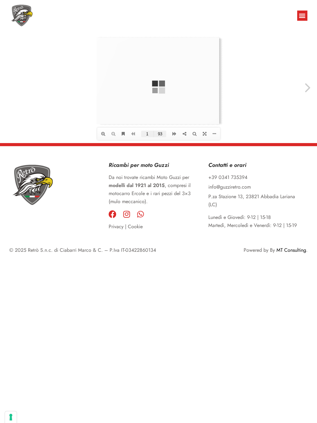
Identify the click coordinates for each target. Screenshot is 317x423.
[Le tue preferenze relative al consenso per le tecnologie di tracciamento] (11, 417)
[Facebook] (112, 214)
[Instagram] (126, 214)
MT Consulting (291, 250)
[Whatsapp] (140, 214)
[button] (302, 16)
